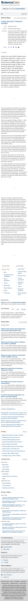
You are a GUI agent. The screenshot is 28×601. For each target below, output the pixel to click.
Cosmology (7, 293)
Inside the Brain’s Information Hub (10, 449)
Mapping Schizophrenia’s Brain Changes (12, 435)
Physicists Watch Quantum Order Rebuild (12, 446)
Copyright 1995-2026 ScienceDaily (11, 585)
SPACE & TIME (4, 462)
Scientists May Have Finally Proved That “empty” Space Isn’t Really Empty (14, 501)
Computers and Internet (8, 488)
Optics (3, 478)
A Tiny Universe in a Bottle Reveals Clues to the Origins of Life (14, 514)
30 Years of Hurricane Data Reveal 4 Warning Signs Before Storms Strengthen (12, 417)
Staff (11, 581)
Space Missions (8, 288)
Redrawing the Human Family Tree (11, 437)
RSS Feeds (6, 549)
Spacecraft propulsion (20, 289)
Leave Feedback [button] (7, 575)
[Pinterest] (14, 47)
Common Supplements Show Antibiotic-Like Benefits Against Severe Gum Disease (12, 425)
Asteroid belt (21, 269)
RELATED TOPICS (6, 266)
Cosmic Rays (5, 467)
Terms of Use (23, 583)
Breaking (3, 431)
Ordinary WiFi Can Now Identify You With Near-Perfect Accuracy (14, 511)
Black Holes (7, 285)
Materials (3, 302)
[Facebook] (9, 47)
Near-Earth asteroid (20, 283)
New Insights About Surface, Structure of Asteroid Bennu (12, 382)
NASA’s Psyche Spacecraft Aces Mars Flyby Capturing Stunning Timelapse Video (13, 329)
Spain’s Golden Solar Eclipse (9, 444)
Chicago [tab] (23, 309)
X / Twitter (5, 562)
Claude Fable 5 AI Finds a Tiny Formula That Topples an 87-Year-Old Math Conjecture (13, 531)
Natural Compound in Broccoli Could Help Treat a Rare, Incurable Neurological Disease (13, 421)
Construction (5, 474)
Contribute (17, 581)
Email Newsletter (7, 547)
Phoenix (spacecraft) (21, 279)
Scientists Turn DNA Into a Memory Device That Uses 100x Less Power (14, 527)
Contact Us (6, 577)
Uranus (20, 286)
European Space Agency (22, 272)
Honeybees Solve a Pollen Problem (11, 455)
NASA (5, 290)
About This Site (5, 581)
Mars (5, 272)
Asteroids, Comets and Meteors (8, 275)
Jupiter (5, 283)
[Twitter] (11, 47)
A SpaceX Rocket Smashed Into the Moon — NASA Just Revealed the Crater (13, 498)
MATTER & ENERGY (5, 471)
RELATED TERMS (19, 266)
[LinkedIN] (16, 47)
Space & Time (5, 269)
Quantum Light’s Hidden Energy (10, 453)
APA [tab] (18, 309)
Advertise (23, 581)
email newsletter (20, 9)
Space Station (5, 469)
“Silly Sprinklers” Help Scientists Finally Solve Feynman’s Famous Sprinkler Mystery (13, 518)
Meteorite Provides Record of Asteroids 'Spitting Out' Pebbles (12, 369)
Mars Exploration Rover (22, 293)
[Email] (18, 47)
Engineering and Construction (9, 476)
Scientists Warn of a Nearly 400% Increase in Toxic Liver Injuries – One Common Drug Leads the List (14, 413)
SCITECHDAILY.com (11, 409)
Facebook (5, 560)
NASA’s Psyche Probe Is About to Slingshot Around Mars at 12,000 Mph (13, 342)
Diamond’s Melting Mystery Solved (11, 439)
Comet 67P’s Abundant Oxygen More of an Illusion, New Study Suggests (12, 395)
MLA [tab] (13, 309)
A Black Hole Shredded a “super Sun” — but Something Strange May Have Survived (13, 505)
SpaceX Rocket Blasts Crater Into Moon (12, 442)
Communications (6, 485)
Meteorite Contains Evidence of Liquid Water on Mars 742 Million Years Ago (13, 356)
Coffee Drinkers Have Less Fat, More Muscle (13, 451)
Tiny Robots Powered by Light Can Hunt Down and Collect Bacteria (14, 524)
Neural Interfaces (6, 483)
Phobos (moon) (22, 275)
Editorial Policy (14, 583)
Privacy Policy (5, 583)
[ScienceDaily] (10, 2)
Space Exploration (7, 279)
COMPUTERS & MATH (5, 480)
